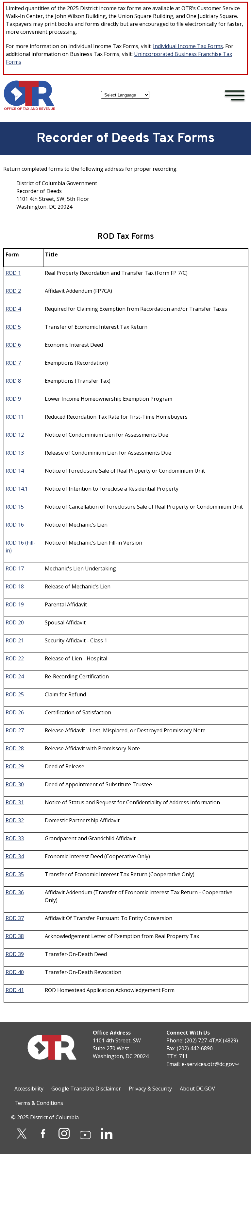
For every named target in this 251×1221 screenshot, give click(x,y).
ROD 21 (15, 640)
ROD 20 (15, 622)
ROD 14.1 (17, 488)
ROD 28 (15, 748)
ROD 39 (15, 954)
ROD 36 (15, 892)
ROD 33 (15, 838)
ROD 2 (13, 290)
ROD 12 (15, 434)
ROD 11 (15, 416)
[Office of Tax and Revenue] (29, 108)
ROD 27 (15, 730)
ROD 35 (15, 874)
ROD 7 (13, 362)
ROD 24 (15, 676)
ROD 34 (15, 856)
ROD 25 (15, 694)
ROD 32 (15, 820)
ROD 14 (15, 470)
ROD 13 (15, 452)
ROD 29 (15, 766)
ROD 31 (15, 802)
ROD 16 (15, 524)
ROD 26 (15, 712)
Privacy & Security (150, 1088)
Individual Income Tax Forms (188, 46)
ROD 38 (15, 936)
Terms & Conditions (38, 1103)
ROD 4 (13, 308)
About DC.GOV (197, 1088)
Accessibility (28, 1088)
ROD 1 (13, 272)
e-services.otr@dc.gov (208, 1064)
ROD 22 (15, 658)
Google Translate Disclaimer (86, 1088)
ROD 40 (15, 972)
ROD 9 (13, 398)
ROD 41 (15, 990)
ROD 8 (13, 380)
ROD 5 (13, 326)
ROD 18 (15, 586)
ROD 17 (15, 568)
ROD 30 (15, 784)
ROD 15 (15, 506)
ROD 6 (13, 344)
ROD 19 (15, 604)
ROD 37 (15, 918)
